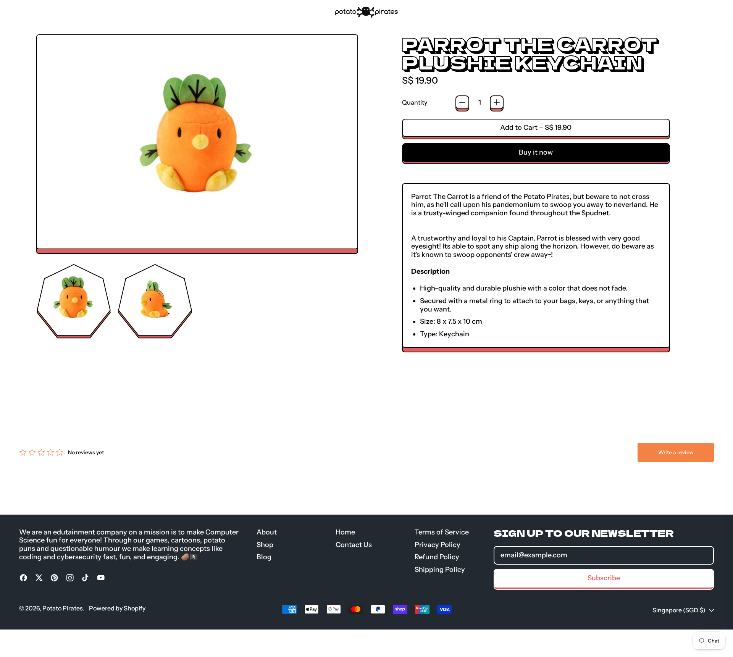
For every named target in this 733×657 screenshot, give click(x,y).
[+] (497, 102)
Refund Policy (437, 557)
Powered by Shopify (117, 608)
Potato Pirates (62, 608)
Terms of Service (442, 532)
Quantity (414, 102)
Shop (54, 12)
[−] (462, 102)
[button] (73, 300)
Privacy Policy (437, 545)
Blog (78, 12)
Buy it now (536, 152)
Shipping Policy (440, 569)
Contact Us (354, 545)
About (27, 12)
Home (345, 532)
